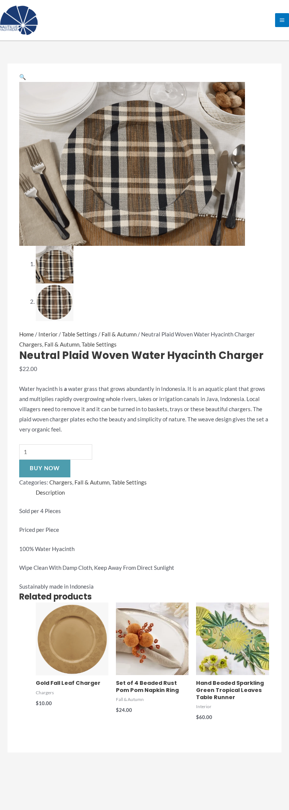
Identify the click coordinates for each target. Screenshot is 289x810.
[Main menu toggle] (282, 20)
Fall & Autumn (119, 334)
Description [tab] (50, 492)
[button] (22, 77)
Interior (48, 334)
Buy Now (45, 468)
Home (26, 334)
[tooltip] (47, 389)
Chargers (30, 344)
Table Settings (79, 334)
